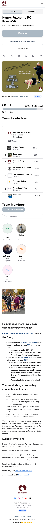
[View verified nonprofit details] (38, 96)
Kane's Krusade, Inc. (21, 96)
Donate (22, 33)
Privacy (23, 516)
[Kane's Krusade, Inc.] (4, 3)
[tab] (12, 11)
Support (16, 516)
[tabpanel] (22, 247)
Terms (29, 516)
